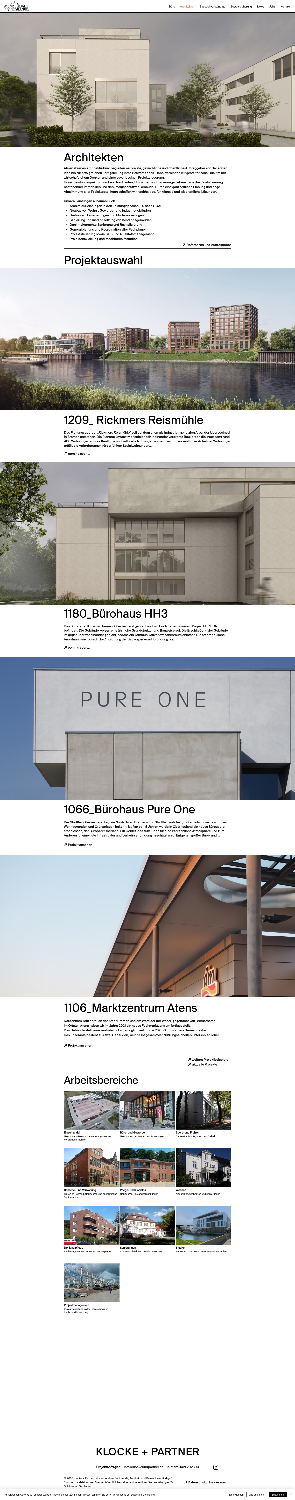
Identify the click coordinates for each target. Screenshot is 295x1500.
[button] (92, 1119)
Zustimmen (278, 1494)
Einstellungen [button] (236, 1494)
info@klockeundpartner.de (144, 1467)
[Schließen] (291, 1494)
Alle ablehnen (256, 1494)
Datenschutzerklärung (143, 1494)
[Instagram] (216, 1467)
